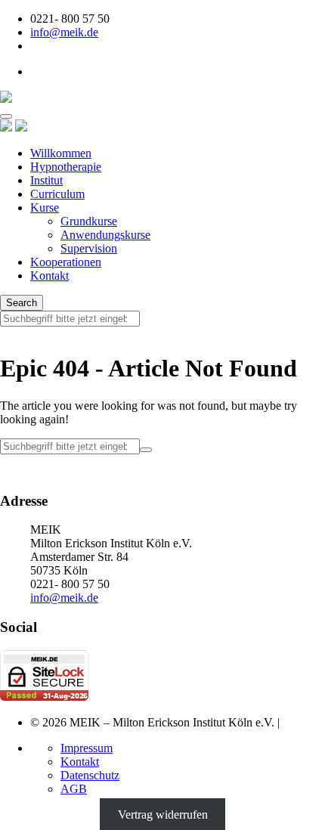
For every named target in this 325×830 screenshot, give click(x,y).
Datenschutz (89, 775)
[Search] (146, 450)
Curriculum (57, 193)
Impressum (86, 748)
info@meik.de (64, 32)
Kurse (44, 207)
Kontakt (49, 275)
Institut (46, 180)
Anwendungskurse (105, 234)
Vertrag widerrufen (163, 814)
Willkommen (60, 153)
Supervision (88, 248)
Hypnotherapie (65, 166)
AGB (73, 788)
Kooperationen (65, 262)
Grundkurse (88, 221)
